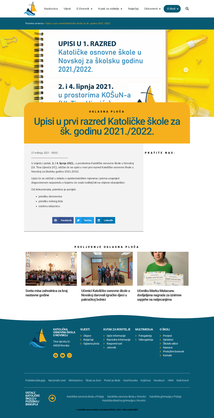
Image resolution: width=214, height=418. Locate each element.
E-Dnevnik (83, 8)
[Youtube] (62, 355)
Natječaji (133, 8)
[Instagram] (69, 355)
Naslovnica (51, 8)
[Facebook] (55, 355)
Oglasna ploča (107, 111)
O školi (171, 8)
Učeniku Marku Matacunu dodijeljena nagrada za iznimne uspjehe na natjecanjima (159, 295)
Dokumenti (151, 8)
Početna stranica (34, 23)
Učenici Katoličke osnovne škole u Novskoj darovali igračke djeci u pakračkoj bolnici (105, 295)
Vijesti (67, 8)
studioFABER (132, 410)
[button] (187, 9)
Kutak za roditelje (108, 8)
